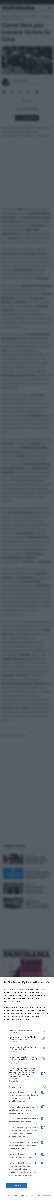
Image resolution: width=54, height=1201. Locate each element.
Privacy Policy (43, 1195)
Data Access (27, 1195)
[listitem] (27, 1031)
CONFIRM (16, 1185)
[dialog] (27, 1089)
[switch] (43, 1038)
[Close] (48, 982)
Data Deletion (10, 1195)
